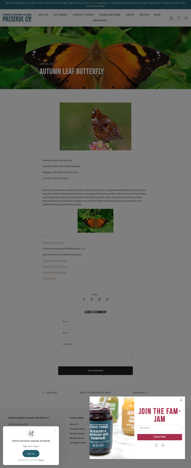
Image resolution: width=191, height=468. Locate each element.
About (130, 15)
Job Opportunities (78, 443)
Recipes (144, 15)
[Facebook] (156, 445)
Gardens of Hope (77, 434)
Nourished (100, 21)
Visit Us (43, 15)
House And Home (110, 15)
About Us (74, 424)
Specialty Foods (83, 15)
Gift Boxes (60, 15)
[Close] (181, 400)
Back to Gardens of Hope (95, 393)
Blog (158, 15)
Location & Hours (77, 429)
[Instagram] (163, 445)
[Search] (178, 18)
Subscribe (159, 437)
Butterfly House (77, 438)
